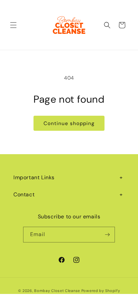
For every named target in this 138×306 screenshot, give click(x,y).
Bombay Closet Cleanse (57, 290)
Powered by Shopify (100, 290)
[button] (13, 25)
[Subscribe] (107, 234)
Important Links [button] (34, 177)
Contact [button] (23, 194)
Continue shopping (69, 123)
